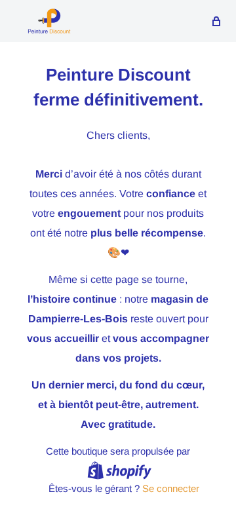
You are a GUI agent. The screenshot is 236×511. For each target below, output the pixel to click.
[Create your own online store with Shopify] (119, 470)
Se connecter (170, 488)
